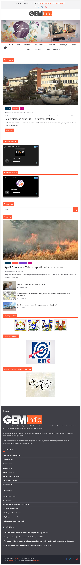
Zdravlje (63, 45)
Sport (74, 45)
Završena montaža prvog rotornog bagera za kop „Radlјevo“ (37, 305)
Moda (28, 50)
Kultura (52, 45)
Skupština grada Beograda (12, 455)
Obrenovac (23, 263)
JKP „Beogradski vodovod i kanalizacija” (16, 504)
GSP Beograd (7, 500)
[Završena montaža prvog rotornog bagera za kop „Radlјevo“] (9, 306)
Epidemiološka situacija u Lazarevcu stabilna (30, 118)
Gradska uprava (8, 468)
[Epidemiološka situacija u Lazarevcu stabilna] (40, 84)
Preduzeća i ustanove (10, 480)
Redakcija (9, 112)
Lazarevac (15, 108)
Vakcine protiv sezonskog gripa (66, 115)
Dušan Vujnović (17, 115)
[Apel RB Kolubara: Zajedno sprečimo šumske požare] (40, 240)
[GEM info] (40, 21)
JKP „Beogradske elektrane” (12, 513)
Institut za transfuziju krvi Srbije (13, 521)
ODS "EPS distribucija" (10, 509)
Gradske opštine (8, 472)
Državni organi (8, 484)
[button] (31, 44)
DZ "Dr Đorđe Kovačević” (29, 115)
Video (48, 50)
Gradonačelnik (8, 460)
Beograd (27, 45)
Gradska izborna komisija (11, 476)
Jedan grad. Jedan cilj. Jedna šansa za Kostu (31, 284)
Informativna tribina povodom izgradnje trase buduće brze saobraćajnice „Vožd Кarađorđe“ (43, 295)
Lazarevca (54, 115)
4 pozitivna (9, 115)
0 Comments (29, 112)
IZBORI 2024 (39, 45)
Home (11, 45)
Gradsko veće (7, 464)
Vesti (18, 45)
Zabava (38, 50)
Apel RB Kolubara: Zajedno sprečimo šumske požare (34, 267)
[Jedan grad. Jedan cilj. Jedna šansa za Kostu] (9, 285)
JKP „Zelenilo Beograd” (10, 517)
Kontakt (56, 50)
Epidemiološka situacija (44, 115)
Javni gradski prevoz (9, 496)
